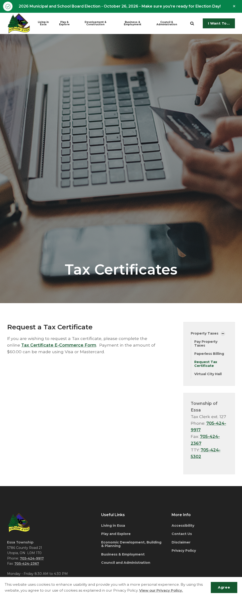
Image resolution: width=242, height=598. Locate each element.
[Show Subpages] (222, 333)
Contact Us (182, 534)
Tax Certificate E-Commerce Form (58, 345)
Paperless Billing (209, 354)
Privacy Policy (184, 550)
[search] (192, 23)
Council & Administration (166, 23)
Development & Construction (95, 23)
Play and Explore (116, 534)
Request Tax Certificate (205, 364)
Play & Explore (64, 23)
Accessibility (183, 525)
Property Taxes (204, 333)
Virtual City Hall (208, 374)
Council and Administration (125, 562)
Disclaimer (181, 542)
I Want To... (219, 23)
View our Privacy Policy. (161, 590)
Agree (224, 587)
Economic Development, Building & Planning (131, 544)
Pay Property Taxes (205, 343)
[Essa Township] (18, 23)
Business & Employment (132, 23)
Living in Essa (43, 23)
